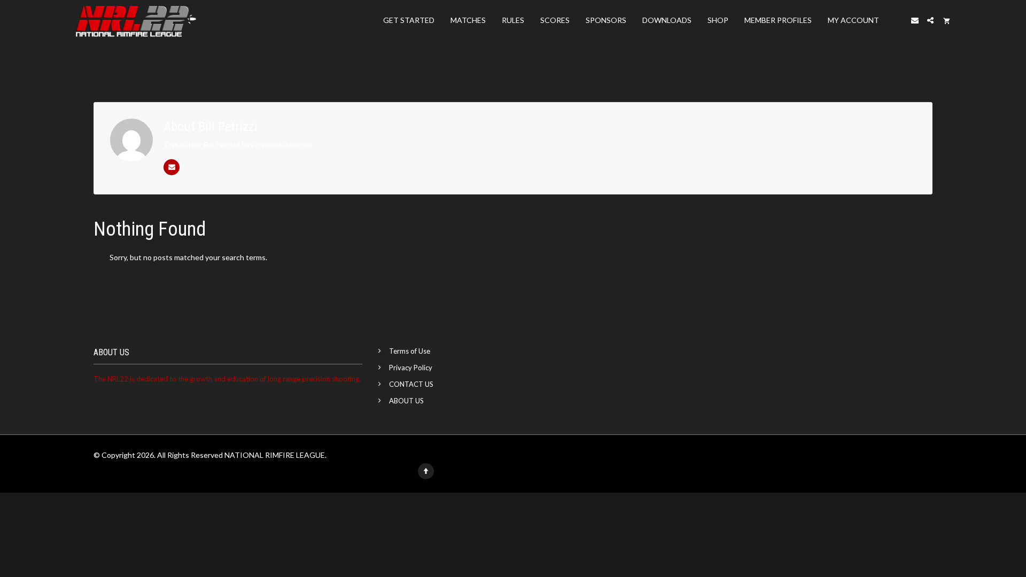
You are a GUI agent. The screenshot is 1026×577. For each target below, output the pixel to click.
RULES (513, 20)
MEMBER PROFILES (778, 20)
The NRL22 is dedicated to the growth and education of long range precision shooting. (227, 379)
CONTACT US (411, 384)
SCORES (555, 20)
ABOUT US (406, 400)
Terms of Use (409, 351)
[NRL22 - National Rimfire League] (136, 20)
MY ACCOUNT (853, 20)
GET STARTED (408, 20)
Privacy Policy (410, 367)
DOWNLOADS (666, 20)
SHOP (718, 20)
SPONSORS (606, 20)
